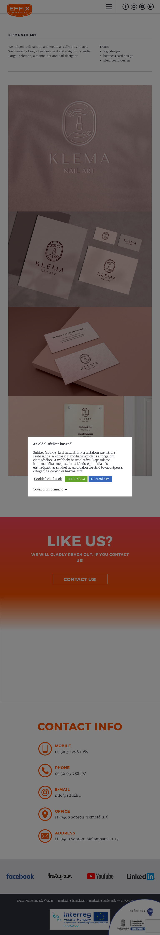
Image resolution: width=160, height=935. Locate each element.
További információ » (50, 489)
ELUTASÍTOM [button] (100, 479)
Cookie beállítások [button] (48, 479)
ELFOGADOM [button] (76, 479)
